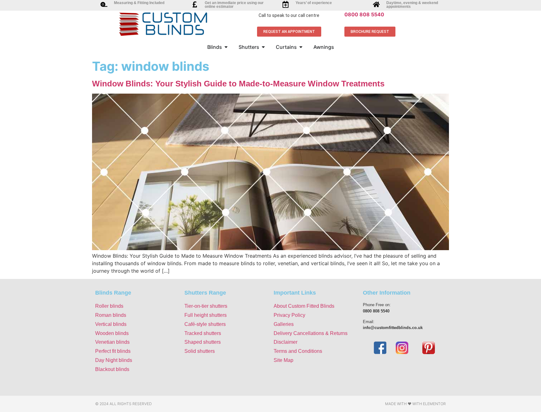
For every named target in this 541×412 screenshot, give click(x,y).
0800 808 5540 (364, 14)
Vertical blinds (110, 324)
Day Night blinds (113, 360)
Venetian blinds (112, 342)
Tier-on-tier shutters (205, 306)
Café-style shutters (205, 324)
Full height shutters (205, 315)
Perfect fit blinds (113, 351)
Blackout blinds (112, 369)
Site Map (283, 360)
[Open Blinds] (226, 47)
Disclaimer (285, 342)
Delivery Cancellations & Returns (311, 333)
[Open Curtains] (300, 47)
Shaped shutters (202, 342)
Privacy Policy (289, 315)
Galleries (284, 324)
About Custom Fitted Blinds (304, 306)
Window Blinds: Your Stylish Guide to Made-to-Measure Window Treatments (238, 83)
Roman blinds (110, 315)
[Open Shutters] (263, 47)
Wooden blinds (112, 333)
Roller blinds (109, 306)
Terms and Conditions (298, 351)
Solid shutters (199, 351)
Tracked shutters (202, 333)
